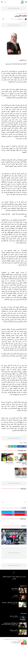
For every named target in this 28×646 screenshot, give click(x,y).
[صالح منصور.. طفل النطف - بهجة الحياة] (23, 604)
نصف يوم (16, 595)
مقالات (17, 13)
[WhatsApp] (12, 446)
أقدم (3, 502)
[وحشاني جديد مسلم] (23, 618)
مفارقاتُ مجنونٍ (14, 588)
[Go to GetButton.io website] (25, 644)
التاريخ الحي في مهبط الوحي (21, 476)
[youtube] (20, 514)
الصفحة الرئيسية (23, 13)
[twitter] (7, 512)
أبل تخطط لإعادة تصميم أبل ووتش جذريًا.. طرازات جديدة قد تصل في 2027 (10, 623)
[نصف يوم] (23, 597)
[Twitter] (15, 446)
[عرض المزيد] (6, 446)
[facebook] (20, 512)
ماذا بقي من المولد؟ (9, 462)
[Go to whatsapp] (24, 642)
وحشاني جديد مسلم (14, 616)
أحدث (25, 502)
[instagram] (7, 514)
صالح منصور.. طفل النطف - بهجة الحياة (21, 463)
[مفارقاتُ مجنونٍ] (23, 590)
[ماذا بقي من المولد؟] (23, 632)
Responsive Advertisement (14, 8)
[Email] (9, 446)
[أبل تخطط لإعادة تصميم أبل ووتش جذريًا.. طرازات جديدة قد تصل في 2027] (23, 625)
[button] (26, 2)
